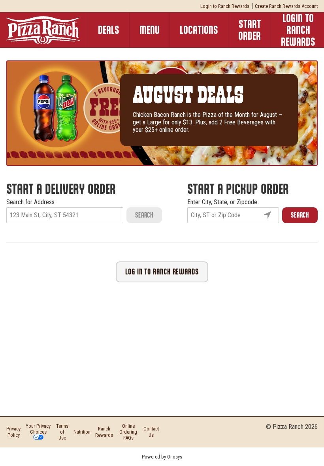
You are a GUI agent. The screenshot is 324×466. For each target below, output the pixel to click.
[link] (199, 30)
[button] (224, 6)
